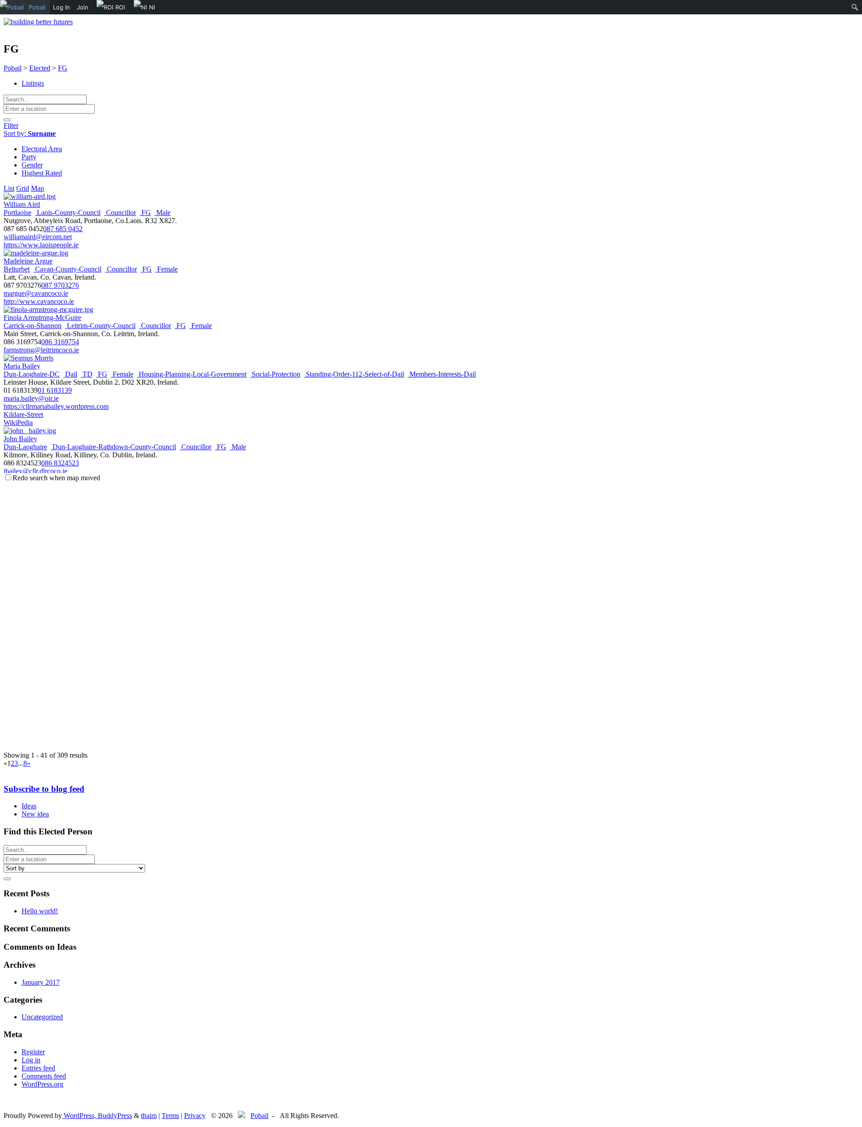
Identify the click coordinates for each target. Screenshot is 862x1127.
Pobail (259, 1115)
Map (37, 188)
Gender (32, 165)
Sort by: (30, 133)
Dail (70, 374)
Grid (22, 188)
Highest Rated (42, 173)
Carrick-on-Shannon (33, 325)
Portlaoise (17, 212)
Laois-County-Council (68, 212)
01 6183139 (55, 390)
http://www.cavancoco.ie (39, 301)
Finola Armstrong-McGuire (42, 317)
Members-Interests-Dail (442, 374)
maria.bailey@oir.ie (31, 398)
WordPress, (80, 1115)
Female (166, 269)
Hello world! (40, 911)
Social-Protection (275, 374)
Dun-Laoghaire (25, 447)
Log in (31, 1060)
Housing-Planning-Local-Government (191, 374)
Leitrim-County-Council (100, 325)
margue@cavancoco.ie (36, 293)
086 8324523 (60, 463)
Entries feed (38, 1068)
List (9, 188)
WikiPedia (18, 422)
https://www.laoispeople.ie (41, 245)
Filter (11, 125)
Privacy (195, 1115)
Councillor (120, 212)
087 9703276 (60, 285)
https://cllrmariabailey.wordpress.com (56, 406)
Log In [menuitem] (61, 7)
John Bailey (20, 439)
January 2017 (41, 982)
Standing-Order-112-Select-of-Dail (354, 374)
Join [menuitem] (82, 7)
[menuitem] (25, 7)
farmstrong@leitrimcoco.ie (41, 350)
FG (145, 212)
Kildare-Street (23, 414)
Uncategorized (42, 1017)
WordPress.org (42, 1084)
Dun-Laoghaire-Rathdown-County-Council (113, 447)
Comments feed (44, 1076)
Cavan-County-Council (67, 269)
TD (86, 374)
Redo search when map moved (56, 478)
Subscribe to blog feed (44, 789)
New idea (35, 814)
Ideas (29, 806)
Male (162, 212)
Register (33, 1052)
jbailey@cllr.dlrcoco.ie (35, 471)
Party (29, 157)
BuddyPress (115, 1115)
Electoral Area (42, 149)
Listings (33, 83)
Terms (170, 1115)
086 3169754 (60, 342)
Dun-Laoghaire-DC (32, 374)
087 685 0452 (63, 228)
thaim (149, 1115)
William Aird (22, 204)
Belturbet (17, 269)
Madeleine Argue (28, 261)
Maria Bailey (22, 366)
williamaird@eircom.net (38, 237)
